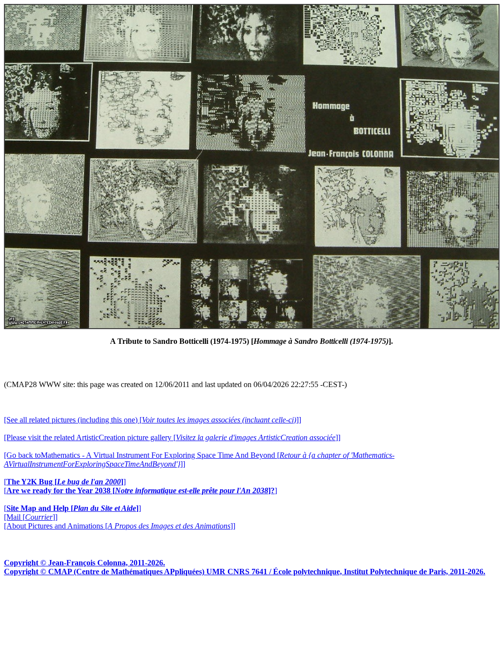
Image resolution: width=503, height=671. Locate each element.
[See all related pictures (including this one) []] (152, 420)
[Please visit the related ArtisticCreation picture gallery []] (172, 437)
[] (65, 481)
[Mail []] (30, 517)
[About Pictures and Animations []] (119, 526)
